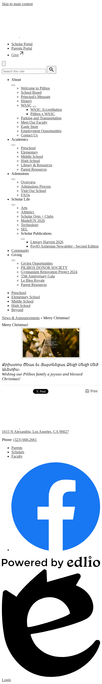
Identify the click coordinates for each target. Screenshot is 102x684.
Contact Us (29, 135)
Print (93, 391)
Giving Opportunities (37, 263)
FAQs (25, 195)
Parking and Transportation (41, 118)
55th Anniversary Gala (38, 276)
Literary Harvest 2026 (46, 242)
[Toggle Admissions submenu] (13, 179)
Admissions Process (36, 186)
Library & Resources (36, 165)
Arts (24, 208)
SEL (24, 229)
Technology (30, 225)
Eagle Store (29, 127)
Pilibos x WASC (42, 114)
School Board (31, 92)
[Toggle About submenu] (13, 85)
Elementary (29, 152)
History (26, 101)
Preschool (28, 148)
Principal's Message (35, 97)
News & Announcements (21, 318)
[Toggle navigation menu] (4, 63)
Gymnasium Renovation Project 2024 (49, 272)
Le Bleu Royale (33, 280)
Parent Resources (34, 169)
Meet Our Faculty (34, 122)
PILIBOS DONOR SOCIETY (44, 268)
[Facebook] (55, 550)
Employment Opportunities (41, 131)
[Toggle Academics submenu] (13, 145)
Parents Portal (21, 48)
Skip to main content (17, 4)
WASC (26, 105)
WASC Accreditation (46, 110)
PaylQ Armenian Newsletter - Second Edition (64, 246)
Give (17, 55)
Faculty (17, 456)
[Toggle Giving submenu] (13, 260)
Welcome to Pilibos (35, 88)
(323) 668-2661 (25, 440)
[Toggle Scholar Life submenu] (13, 205)
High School (30, 161)
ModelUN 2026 (33, 221)
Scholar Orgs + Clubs (37, 216)
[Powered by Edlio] (51, 567)
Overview (28, 182)
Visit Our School (33, 191)
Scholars (17, 452)
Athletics (27, 212)
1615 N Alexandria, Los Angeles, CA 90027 (35, 432)
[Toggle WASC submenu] (34, 106)
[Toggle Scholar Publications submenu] (23, 239)
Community (20, 250)
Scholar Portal (21, 44)
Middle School (32, 157)
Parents (16, 448)
